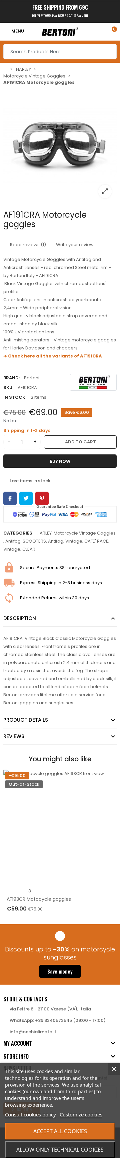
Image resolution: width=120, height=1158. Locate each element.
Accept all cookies (60, 1131)
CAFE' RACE (96, 541)
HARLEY (44, 533)
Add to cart (80, 442)
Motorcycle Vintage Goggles (85, 533)
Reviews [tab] (13, 736)
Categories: (18, 533)
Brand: (11, 378)
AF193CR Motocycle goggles (39, 899)
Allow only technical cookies (60, 1149)
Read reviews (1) (27, 244)
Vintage (73, 541)
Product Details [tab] (25, 719)
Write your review (74, 244)
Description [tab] (19, 618)
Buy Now (60, 461)
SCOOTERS (34, 541)
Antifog (13, 541)
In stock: (14, 397)
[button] (60, 971)
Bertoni (31, 378)
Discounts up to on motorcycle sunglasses (60, 953)
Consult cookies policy (30, 1114)
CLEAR (28, 549)
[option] (60, 146)
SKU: (8, 387)
